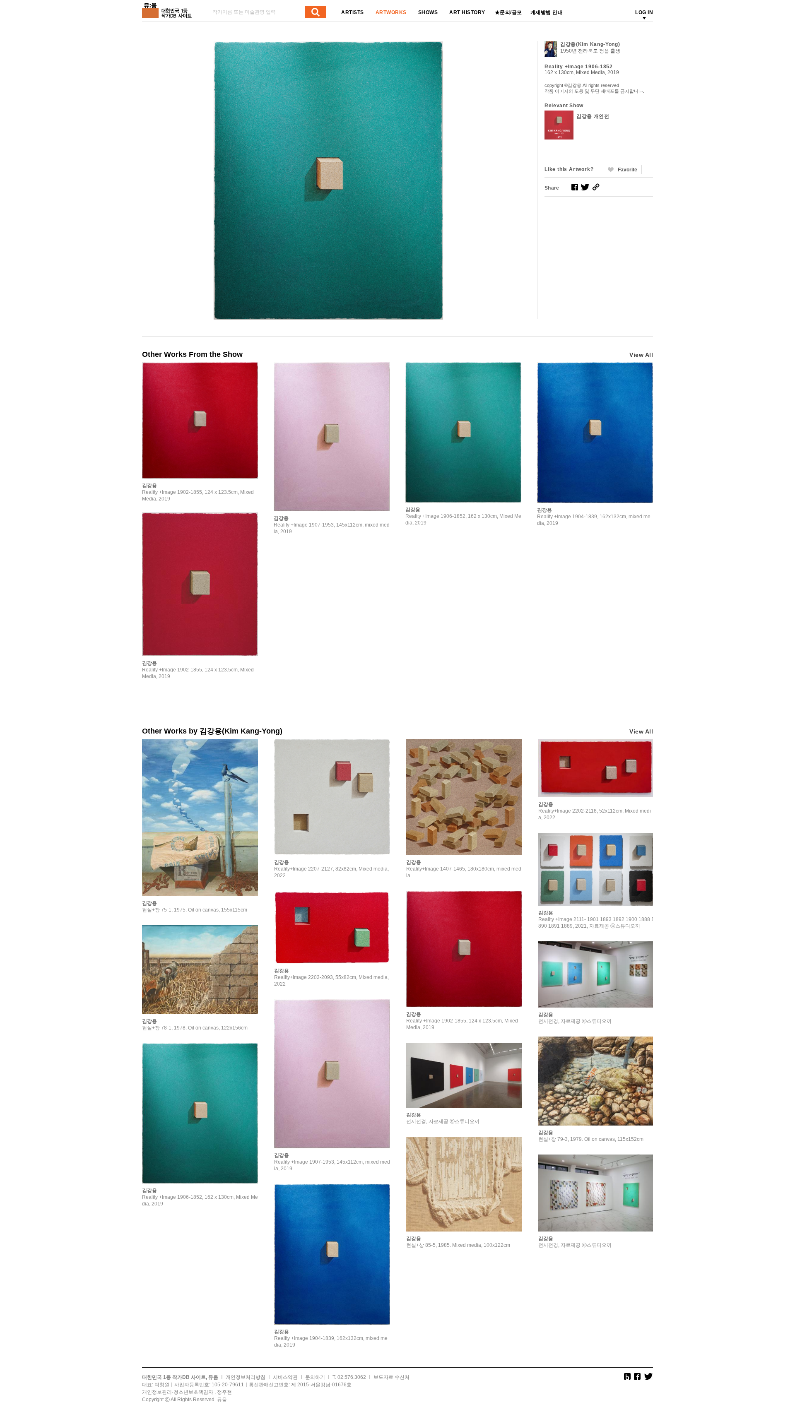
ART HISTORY (467, 12)
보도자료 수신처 (391, 1377)
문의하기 (315, 1377)
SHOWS (428, 12)
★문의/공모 (508, 12)
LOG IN (644, 12)
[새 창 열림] (574, 187)
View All (641, 355)
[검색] (315, 12)
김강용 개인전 (593, 116)
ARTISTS (352, 12)
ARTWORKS (391, 12)
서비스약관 (285, 1377)
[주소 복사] (596, 187)
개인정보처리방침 (245, 1377)
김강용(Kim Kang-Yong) (590, 44)
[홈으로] (168, 7)
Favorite (627, 170)
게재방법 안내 (546, 12)
